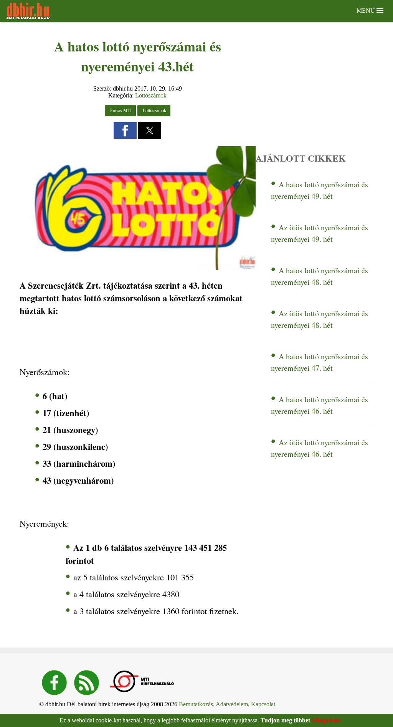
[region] (98, 341)
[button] (125, 130)
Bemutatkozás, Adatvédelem (213, 704)
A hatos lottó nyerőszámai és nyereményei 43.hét (137, 56)
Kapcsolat (263, 704)
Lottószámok (151, 95)
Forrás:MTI (120, 110)
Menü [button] (366, 10)
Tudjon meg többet (285, 720)
